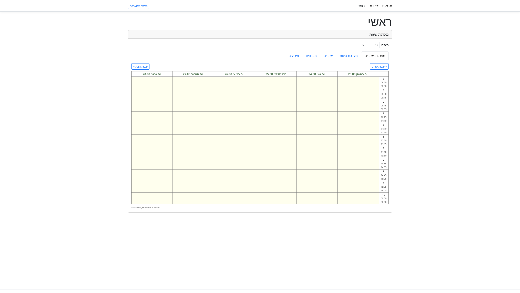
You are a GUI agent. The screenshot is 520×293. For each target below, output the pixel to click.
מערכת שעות (349, 56)
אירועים (294, 56)
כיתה (385, 45)
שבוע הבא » (140, 66)
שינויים (328, 56)
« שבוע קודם (379, 66)
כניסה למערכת (138, 6)
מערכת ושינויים (375, 56)
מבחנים (311, 56)
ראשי (361, 5)
